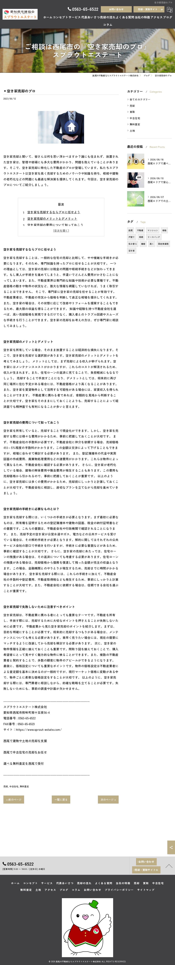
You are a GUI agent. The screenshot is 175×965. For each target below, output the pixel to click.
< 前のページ (13, 799)
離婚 (143, 243)
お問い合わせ (116, 9)
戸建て (132, 236)
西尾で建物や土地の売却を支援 (25, 741)
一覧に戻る (61, 799)
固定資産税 (163, 243)
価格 (164, 230)
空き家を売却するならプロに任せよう (53, 212)
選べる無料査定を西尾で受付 (23, 763)
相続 (141, 236)
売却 (5, 786)
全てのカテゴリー (140, 99)
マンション (152, 230)
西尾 (131, 230)
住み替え (133, 243)
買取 (132, 112)
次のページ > (108, 799)
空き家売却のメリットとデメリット (52, 218)
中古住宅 (13, 786)
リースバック (153, 236)
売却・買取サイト (147, 9)
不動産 (140, 230)
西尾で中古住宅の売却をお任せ (25, 752)
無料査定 (24, 786)
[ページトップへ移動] (169, 865)
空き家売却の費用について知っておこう (55, 225)
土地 (132, 130)
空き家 (132, 250)
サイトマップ (146, 890)
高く (152, 243)
